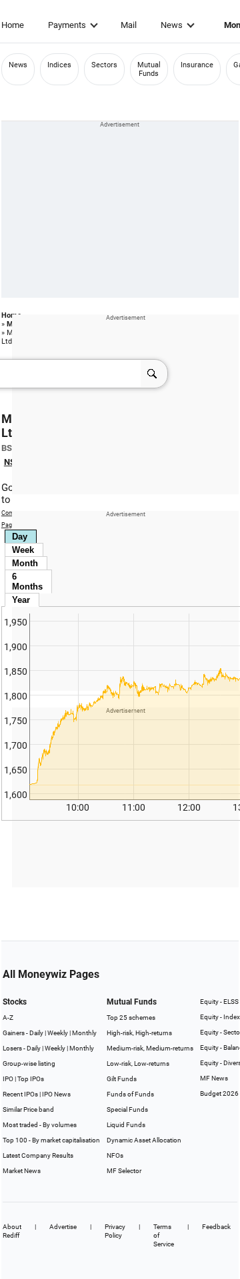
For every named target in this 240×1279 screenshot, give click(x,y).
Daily (36, 1033)
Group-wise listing (29, 1063)
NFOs (115, 1155)
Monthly (84, 1033)
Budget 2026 (219, 1093)
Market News (22, 1170)
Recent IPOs (20, 1094)
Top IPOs (30, 1078)
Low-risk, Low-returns (138, 1063)
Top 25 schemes (131, 1017)
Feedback (216, 1226)
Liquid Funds (126, 1124)
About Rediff (12, 1231)
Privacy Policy (115, 1231)
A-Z (8, 1017)
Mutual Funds (149, 69)
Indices (59, 65)
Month (25, 563)
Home (12, 25)
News (172, 25)
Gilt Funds (122, 1078)
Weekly (57, 1033)
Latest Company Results (38, 1155)
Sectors (104, 65)
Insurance (197, 65)
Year (21, 600)
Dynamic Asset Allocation (144, 1140)
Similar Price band (28, 1109)
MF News (214, 1078)
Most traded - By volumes (40, 1124)
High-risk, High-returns (139, 1033)
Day (19, 537)
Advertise (63, 1226)
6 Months (27, 582)
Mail (129, 25)
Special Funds (127, 1109)
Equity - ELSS (219, 1001)
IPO (8, 1078)
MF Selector (124, 1170)
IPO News (56, 1094)
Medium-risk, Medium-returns (150, 1048)
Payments (67, 25)
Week (23, 550)
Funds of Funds (130, 1094)
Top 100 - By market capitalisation (51, 1140)
